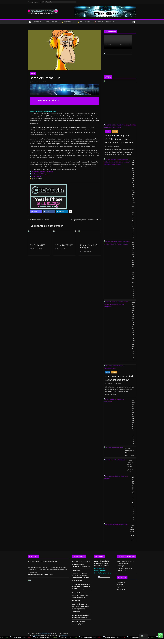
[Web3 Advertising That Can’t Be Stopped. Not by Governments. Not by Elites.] (120, 126)
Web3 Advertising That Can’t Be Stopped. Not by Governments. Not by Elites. (119, 139)
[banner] (105, 7)
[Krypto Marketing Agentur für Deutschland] (117, 421)
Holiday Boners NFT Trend (39, 220)
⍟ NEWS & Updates (50, 22)
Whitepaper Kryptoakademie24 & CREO (84, 220)
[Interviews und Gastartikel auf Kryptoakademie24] (120, 367)
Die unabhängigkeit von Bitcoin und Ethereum (133, 492)
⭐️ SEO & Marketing (84, 22)
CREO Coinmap (36, 176)
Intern (108, 372)
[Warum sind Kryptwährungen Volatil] (116, 532)
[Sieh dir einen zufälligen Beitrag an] (134, 22)
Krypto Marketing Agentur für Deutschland (133, 414)
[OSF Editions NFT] (39, 232)
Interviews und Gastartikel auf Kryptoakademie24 (119, 378)
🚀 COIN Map (98, 22)
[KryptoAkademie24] (30, 22)
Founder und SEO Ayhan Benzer (130, 464)
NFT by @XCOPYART (64, 245)
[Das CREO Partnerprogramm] (113, 452)
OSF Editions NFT (37, 245)
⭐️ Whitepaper (67, 22)
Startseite (37, 22)
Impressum (120, 587)
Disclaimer (120, 584)
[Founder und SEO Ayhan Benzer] (115, 466)
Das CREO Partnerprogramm (129, 450)
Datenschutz (121, 582)
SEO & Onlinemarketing (101, 561)
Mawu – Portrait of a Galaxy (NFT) (89, 246)
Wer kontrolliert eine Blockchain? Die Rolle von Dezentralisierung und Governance (133, 325)
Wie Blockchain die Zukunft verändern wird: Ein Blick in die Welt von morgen (133, 264)
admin (33, 82)
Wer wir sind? (121, 589)
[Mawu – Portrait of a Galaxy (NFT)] (89, 232)
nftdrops (33, 73)
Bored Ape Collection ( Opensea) (42, 171)
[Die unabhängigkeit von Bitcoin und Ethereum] (117, 498)
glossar (108, 131)
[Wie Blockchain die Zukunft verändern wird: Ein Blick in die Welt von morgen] (117, 269)
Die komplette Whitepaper (40, 174)
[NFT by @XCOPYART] (64, 232)
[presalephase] (48, 185)
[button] (58, 22)
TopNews (115, 131)
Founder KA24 (111, 22)
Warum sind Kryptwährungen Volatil (132, 530)
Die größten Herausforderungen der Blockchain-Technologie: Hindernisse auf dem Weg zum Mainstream (133, 193)
